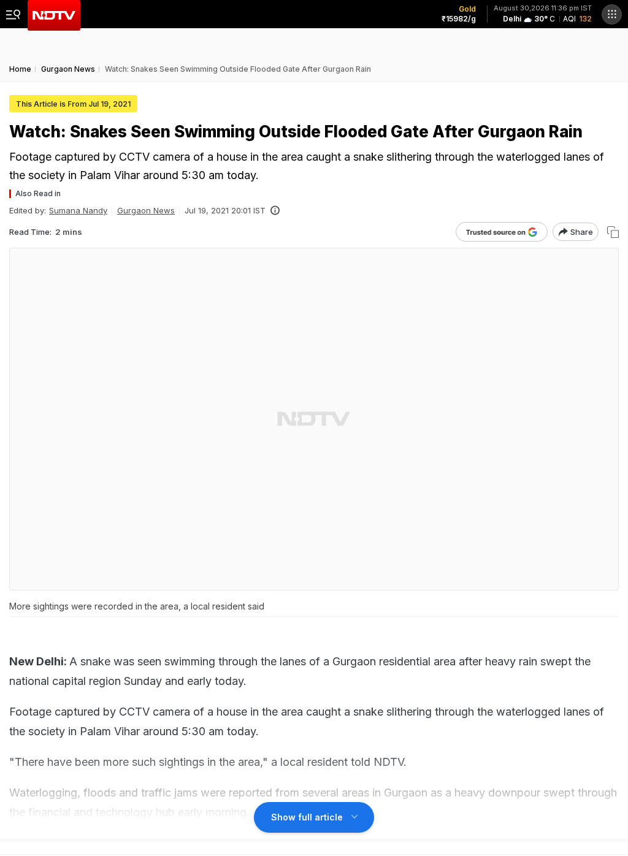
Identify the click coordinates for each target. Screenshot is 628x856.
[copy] (613, 232)
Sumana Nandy (78, 210)
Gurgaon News (146, 210)
